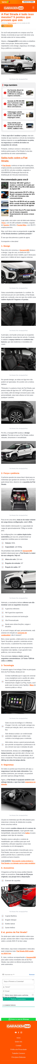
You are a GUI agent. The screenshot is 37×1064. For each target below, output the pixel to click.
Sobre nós (18, 1042)
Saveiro (6, 225)
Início (18, 1038)
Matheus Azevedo (12, 23)
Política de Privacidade (18, 1049)
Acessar (32, 974)
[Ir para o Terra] (6, 2)
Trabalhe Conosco (18, 1053)
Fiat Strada (7, 165)
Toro (3, 223)
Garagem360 (24, 250)
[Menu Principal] (33, 7)
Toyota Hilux (21, 225)
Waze (32, 685)
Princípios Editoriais (19, 1057)
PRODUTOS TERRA (28, 1)
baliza (27, 833)
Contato (18, 1045)
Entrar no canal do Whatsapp (20, 1019)
